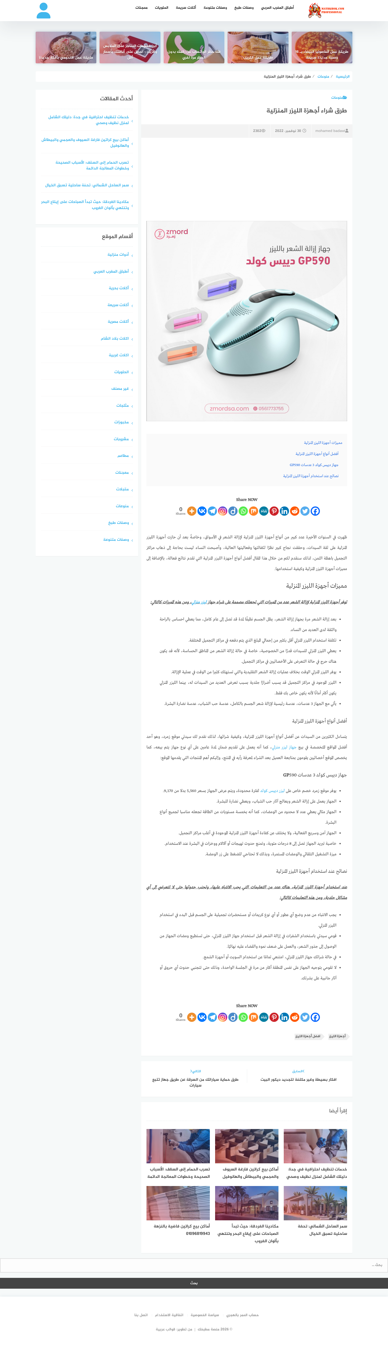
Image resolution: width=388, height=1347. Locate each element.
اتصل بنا (141, 1315)
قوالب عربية (165, 1329)
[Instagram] (222, 511)
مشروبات (121, 440)
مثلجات (122, 406)
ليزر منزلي (199, 602)
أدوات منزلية (118, 255)
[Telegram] (212, 511)
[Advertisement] (246, 179)
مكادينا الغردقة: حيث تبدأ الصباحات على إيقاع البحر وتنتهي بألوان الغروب (85, 205)
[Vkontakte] (202, 511)
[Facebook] (315, 511)
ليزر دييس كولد (272, 791)
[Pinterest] (274, 511)
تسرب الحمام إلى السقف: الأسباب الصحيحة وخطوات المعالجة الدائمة (92, 166)
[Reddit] (294, 511)
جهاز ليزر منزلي (284, 747)
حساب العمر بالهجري (242, 1315)
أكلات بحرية (119, 289)
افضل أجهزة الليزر (307, 1036)
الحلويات (161, 8)
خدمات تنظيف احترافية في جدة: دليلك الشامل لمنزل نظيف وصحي (88, 121)
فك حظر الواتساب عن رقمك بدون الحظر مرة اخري (194, 55)
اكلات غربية (119, 356)
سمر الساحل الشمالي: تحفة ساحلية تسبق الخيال (87, 186)
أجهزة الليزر (337, 1036)
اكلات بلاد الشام (115, 339)
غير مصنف (120, 389)
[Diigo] (233, 511)
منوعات (337, 98)
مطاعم (123, 456)
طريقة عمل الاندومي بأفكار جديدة (66, 58)
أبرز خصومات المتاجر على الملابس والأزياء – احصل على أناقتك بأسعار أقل (130, 52)
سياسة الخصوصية (205, 1315)
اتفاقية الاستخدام (169, 1315)
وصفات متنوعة (215, 8)
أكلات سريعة (186, 8)
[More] (191, 511)
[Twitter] (305, 511)
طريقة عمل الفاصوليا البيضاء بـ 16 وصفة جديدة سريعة (321, 55)
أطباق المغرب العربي (277, 8)
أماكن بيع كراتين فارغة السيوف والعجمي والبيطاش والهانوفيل (85, 143)
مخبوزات (121, 423)
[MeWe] (263, 511)
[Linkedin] (284, 511)
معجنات (141, 8)
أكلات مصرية (118, 322)
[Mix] (253, 511)
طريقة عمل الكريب (258, 58)
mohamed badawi (330, 131)
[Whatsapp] (243, 511)
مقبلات (122, 490)
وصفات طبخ (244, 8)
